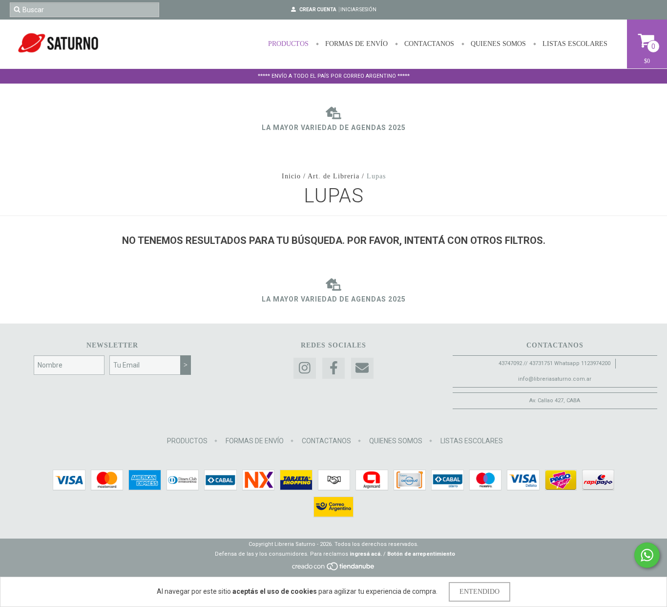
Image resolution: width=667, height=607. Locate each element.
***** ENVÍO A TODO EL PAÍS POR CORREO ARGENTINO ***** (334, 76)
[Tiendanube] (333, 569)
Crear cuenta (317, 9)
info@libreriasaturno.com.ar (554, 379)
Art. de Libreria (333, 176)
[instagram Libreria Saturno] (304, 368)
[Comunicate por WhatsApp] (647, 555)
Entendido (479, 591)
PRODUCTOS (288, 43)
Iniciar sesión (358, 9)
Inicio (291, 176)
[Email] (362, 368)
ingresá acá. (366, 554)
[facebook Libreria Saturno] (333, 368)
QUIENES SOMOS (497, 43)
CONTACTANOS (428, 43)
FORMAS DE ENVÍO (355, 43)
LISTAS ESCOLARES (574, 43)
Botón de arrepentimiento (421, 554)
